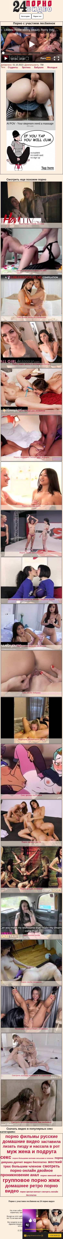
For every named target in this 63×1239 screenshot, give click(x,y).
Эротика (26, 67)
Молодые (52, 67)
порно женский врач (51, 1175)
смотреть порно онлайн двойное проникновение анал (30, 1170)
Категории (25, 16)
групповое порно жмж (31, 1180)
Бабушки (38, 67)
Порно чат (37, 16)
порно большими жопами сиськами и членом (32, 1158)
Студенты (13, 67)
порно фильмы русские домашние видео (30, 1139)
